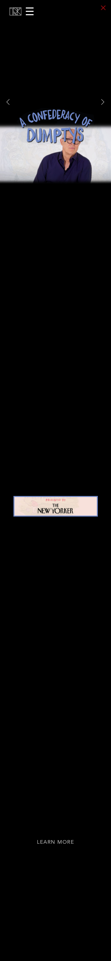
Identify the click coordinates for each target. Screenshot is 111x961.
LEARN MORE (55, 843)
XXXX (103, 99)
